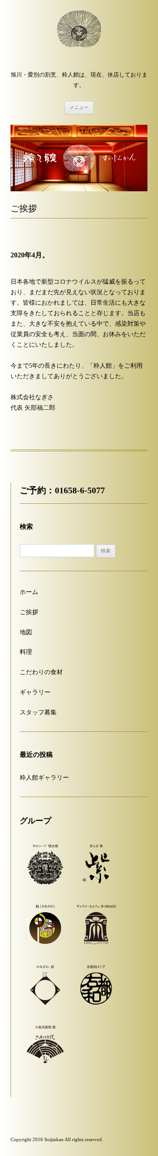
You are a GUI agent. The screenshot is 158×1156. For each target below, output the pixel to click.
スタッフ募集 (38, 712)
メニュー (79, 107)
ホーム (29, 592)
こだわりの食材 (41, 672)
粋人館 (79, 37)
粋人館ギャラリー (44, 777)
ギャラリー (35, 692)
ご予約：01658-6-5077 (62, 490)
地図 (26, 632)
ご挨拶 (29, 612)
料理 (26, 652)
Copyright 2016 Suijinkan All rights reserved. (57, 1139)
